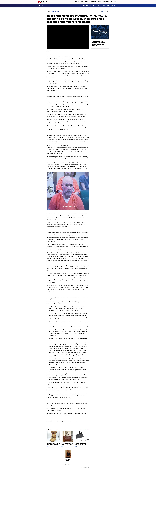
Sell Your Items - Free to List (61, 430)
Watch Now (113, 1)
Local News (55, 11)
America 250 (85, 5)
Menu (76, 1)
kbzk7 (39, 5)
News (90, 5)
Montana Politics (110, 5)
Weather (93, 1)
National (87, 1)
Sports (99, 1)
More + (115, 5)
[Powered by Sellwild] (87, 467)
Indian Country (103, 5)
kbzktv (41, 5)
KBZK (43, 5)
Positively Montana (95, 5)
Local (82, 1)
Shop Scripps (105, 1)
